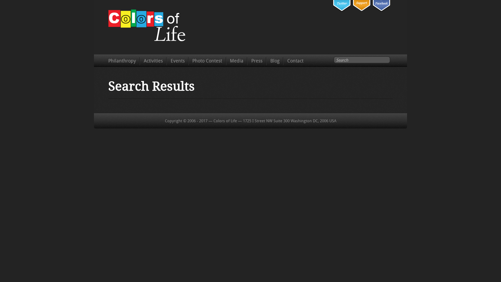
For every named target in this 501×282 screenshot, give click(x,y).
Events (178, 61)
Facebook (381, 11)
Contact (295, 61)
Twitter (341, 11)
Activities (153, 61)
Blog (274, 61)
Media (236, 61)
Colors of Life (149, 26)
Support (361, 11)
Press (257, 61)
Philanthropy (122, 61)
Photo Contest (207, 61)
